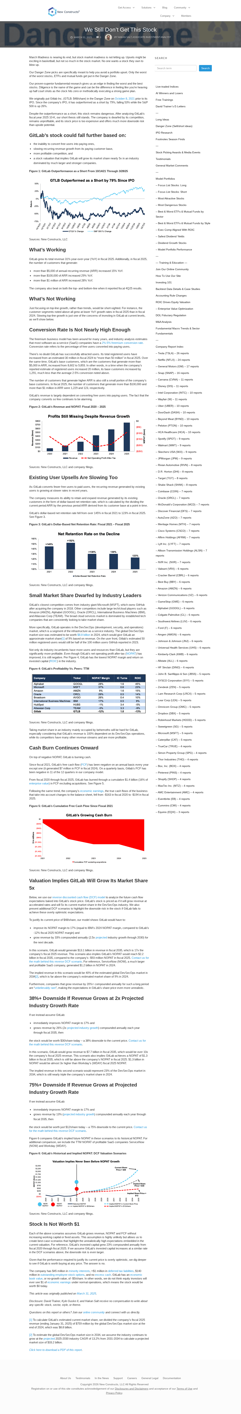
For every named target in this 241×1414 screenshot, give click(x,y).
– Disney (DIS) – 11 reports (172, 386)
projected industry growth (82, 1027)
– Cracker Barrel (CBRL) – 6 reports (177, 575)
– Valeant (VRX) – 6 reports (172, 568)
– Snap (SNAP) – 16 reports (172, 373)
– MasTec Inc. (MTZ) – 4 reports (175, 785)
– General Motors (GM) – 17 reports (177, 366)
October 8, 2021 (125, 98)
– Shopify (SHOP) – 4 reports (173, 779)
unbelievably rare (45, 987)
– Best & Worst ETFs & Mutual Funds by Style (183, 223)
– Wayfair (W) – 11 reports (171, 399)
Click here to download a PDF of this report (55, 1349)
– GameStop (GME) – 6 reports (174, 601)
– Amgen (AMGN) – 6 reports (173, 634)
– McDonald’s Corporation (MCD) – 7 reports (182, 504)
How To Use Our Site (168, 275)
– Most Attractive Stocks (170, 198)
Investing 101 (164, 282)
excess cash (103, 1274)
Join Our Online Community (172, 269)
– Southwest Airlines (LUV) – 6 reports (178, 621)
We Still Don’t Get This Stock (121, 29)
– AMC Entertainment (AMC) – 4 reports (179, 792)
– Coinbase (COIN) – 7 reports (174, 491)
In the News (102, 1378)
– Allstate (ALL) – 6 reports (172, 660)
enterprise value (39, 783)
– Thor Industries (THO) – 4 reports (177, 759)
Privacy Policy (114, 1392)
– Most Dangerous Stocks (171, 205)
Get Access (124, 7)
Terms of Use (184, 1388)
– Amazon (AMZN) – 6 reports (173, 588)
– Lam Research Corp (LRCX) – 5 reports (180, 693)
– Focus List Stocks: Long (171, 185)
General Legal (149, 1378)
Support (118, 1378)
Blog (164, 7)
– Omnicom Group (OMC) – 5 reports (178, 706)
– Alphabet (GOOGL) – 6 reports (175, 608)
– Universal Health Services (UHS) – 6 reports (183, 647)
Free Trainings (164, 99)
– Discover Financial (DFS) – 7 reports (178, 511)
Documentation (172, 1378)
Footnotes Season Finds (170, 139)
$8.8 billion (83, 634)
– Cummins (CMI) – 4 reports (173, 805)
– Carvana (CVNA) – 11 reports (174, 379)
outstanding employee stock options (62, 1274)
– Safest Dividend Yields (170, 236)
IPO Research (164, 132)
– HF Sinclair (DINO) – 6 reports (175, 667)
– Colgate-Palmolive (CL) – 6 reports (177, 614)
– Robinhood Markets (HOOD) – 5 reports (181, 720)
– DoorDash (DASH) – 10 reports (175, 412)
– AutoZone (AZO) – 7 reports (173, 517)
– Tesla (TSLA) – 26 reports (172, 353)
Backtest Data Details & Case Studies (178, 289)
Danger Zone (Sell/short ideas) (174, 126)
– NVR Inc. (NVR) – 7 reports (173, 562)
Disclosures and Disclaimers (131, 1388)
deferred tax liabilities (121, 1271)
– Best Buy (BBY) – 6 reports (173, 582)
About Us (65, 1378)
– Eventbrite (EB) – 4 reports (173, 799)
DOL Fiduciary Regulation (171, 315)
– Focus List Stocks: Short (171, 192)
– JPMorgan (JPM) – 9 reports (174, 458)
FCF (84, 764)
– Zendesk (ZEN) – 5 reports (173, 687)
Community (180, 7)
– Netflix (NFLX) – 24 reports (173, 359)
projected (101, 937)
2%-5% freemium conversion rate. (123, 342)
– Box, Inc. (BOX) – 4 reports (173, 766)
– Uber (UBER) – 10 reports (172, 406)
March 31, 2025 (86, 1293)
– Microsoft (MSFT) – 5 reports (174, 733)
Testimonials (163, 159)
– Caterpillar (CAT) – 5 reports (174, 739)
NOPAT (131, 653)
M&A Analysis (164, 322)
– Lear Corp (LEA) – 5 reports (173, 700)
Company (165, 15)
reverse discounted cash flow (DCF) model (78, 897)
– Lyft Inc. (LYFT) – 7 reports (173, 544)
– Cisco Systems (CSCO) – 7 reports (177, 530)
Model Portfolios (165, 178)
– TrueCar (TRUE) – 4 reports (173, 746)
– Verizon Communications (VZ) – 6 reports (181, 595)
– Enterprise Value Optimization (174, 308)
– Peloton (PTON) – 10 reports (174, 425)
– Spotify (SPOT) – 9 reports (173, 438)
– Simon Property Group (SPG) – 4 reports (181, 753)
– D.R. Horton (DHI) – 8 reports (174, 471)
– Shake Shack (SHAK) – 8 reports (176, 484)
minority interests (79, 1271)
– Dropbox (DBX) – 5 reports (173, 713)
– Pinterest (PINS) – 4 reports (173, 772)
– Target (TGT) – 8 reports (172, 478)
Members (186, 15)
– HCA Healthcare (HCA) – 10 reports (178, 432)
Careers (132, 1378)
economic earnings (92, 790)
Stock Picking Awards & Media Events (178, 152)
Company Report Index (169, 346)
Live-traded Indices (167, 86)
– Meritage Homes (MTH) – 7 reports (178, 524)
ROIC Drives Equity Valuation (173, 302)
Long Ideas (162, 119)
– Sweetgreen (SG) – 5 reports (174, 726)
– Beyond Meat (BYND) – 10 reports (177, 419)
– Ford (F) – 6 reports (169, 628)
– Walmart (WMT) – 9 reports (173, 445)
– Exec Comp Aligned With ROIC (175, 229)
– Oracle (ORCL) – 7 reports (173, 498)
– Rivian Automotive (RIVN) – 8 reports (179, 465)
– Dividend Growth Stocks (171, 243)
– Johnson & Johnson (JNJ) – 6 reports (179, 641)
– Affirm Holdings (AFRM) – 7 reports (178, 537)
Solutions (146, 7)
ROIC (53, 661)
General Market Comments (172, 165)
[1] (63, 638)
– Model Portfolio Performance (174, 249)
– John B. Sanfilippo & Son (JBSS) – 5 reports (183, 674)
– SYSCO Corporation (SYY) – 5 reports (179, 680)
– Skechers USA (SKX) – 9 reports (176, 452)
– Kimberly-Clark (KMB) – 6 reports (177, 654)
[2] (36, 976)
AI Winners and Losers (169, 93)
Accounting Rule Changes (171, 295)
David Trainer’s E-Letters (170, 106)
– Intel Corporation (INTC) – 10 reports (179, 392)
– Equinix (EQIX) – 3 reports (172, 812)
